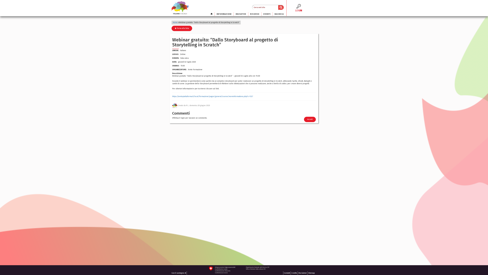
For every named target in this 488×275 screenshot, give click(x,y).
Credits (294, 273)
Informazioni (224, 14)
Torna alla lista (182, 28)
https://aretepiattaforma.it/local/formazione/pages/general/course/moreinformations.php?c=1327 (212, 96)
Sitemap (311, 273)
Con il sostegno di (179, 273)
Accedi (309, 119)
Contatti (287, 273)
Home (175, 22)
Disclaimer (302, 273)
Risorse (255, 14)
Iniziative (241, 14)
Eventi (267, 14)
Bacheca (279, 14)
